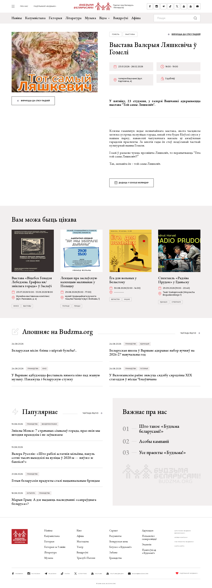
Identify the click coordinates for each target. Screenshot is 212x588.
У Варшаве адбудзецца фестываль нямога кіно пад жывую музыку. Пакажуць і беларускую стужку (56, 377)
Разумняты (115, 536)
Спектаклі (176, 302)
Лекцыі (77, 306)
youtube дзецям (117, 573)
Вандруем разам (49, 424)
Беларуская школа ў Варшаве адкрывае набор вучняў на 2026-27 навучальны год (151, 352)
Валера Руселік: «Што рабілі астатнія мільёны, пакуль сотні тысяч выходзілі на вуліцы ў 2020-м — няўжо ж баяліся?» (53, 457)
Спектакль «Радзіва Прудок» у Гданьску (173, 279)
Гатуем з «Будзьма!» (120, 547)
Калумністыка (35, 18)
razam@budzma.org (140, 573)
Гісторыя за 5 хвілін (54, 547)
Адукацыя (144, 344)
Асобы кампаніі (154, 441)
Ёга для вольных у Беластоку (123, 279)
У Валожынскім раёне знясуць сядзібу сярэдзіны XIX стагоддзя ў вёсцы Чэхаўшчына (150, 377)
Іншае (127, 299)
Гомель (115, 34)
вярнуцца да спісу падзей (35, 101)
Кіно (44, 368)
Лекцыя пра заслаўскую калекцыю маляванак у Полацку (78, 281)
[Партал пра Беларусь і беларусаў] (101, 6)
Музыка (90, 18)
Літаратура (73, 18)
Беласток (115, 299)
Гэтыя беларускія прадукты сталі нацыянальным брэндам (56, 480)
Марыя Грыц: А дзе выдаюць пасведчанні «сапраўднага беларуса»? (54, 501)
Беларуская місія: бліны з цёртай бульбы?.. (44, 350)
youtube (98, 573)
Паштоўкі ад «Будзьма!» (149, 551)
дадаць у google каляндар (134, 183)
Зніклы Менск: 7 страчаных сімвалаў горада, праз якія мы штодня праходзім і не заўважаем (56, 432)
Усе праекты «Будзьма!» (162, 452)
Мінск (16, 306)
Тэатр (80, 547)
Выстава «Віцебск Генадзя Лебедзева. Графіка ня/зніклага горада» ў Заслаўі (32, 281)
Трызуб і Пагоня (86, 558)
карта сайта (179, 546)
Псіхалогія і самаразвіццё (149, 537)
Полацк (65, 306)
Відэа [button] (103, 18)
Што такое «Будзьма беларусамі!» (159, 428)
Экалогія (146, 544)
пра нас (24, 6)
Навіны (17, 18)
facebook (19, 573)
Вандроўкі (120, 18)
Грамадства (130, 344)
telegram (52, 573)
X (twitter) (82, 573)
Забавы (113, 552)
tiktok (67, 573)
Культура (31, 493)
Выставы (130, 34)
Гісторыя (55, 18)
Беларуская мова (118, 541)
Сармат (113, 530)
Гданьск (163, 302)
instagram (35, 573)
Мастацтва (83, 541)
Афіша (136, 18)
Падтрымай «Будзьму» (45, 6)
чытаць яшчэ (188, 333)
